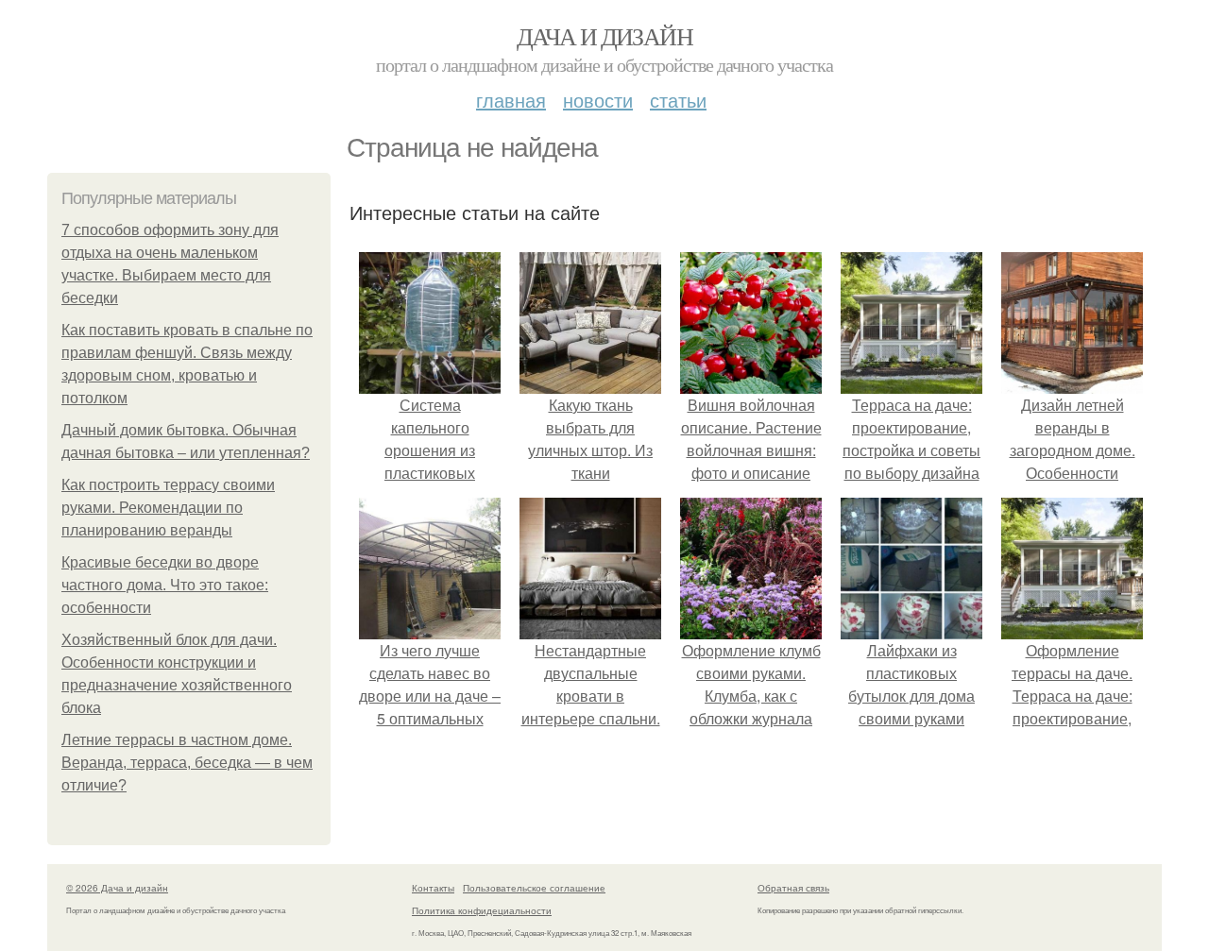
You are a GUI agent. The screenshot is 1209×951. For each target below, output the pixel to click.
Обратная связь (793, 887)
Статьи (678, 99)
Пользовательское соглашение (534, 887)
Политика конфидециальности (482, 910)
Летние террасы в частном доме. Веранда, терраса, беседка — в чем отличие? (187, 762)
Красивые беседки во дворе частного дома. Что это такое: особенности (164, 585)
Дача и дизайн (604, 36)
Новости (598, 99)
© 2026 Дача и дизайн (117, 887)
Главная (511, 99)
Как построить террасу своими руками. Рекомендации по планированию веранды (168, 507)
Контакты (433, 887)
